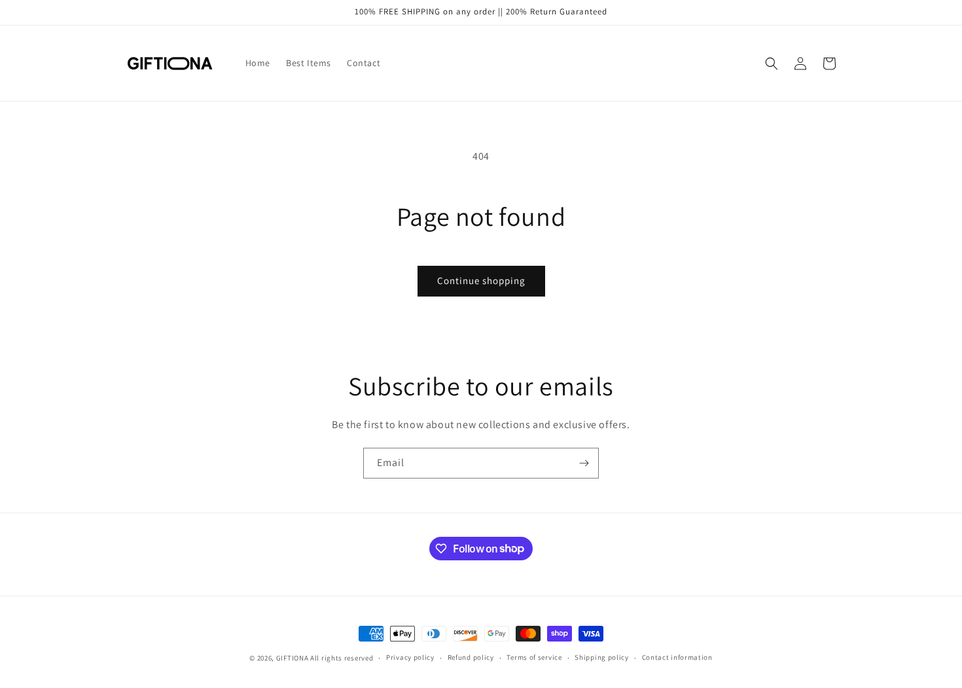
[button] (771, 63)
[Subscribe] (583, 463)
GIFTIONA (292, 657)
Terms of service (534, 657)
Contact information (677, 657)
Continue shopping (481, 280)
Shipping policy (602, 657)
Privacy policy (410, 657)
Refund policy (471, 657)
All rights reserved (341, 657)
